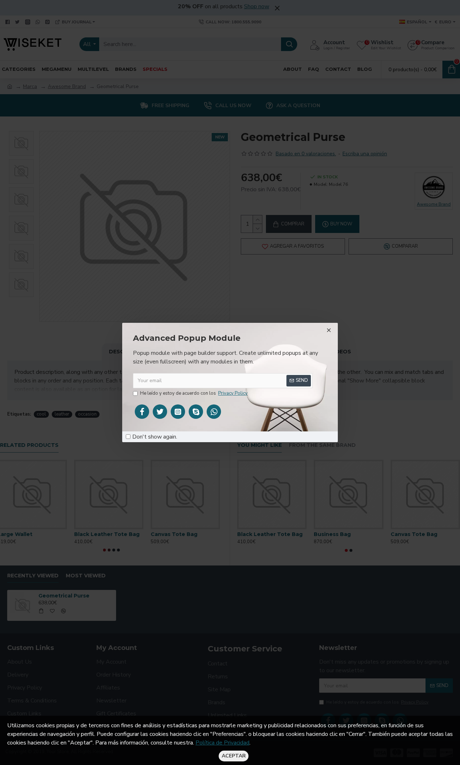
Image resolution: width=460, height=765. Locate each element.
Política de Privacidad (222, 743)
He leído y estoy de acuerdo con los (194, 393)
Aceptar (234, 755)
